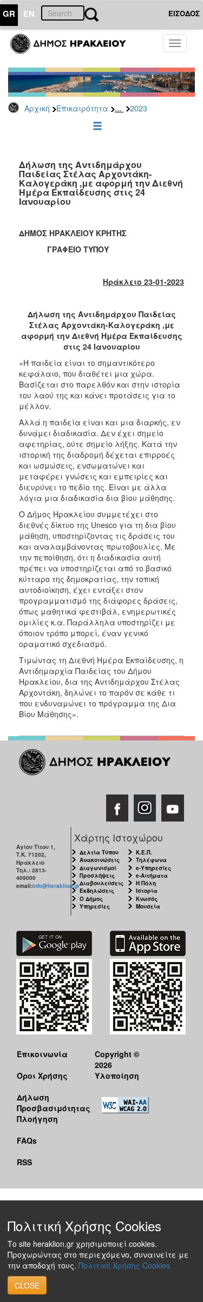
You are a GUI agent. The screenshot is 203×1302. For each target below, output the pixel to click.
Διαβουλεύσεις (101, 883)
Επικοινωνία (42, 1054)
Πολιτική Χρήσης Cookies (124, 1265)
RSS (24, 1162)
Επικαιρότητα (82, 108)
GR (9, 13)
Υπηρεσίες (95, 906)
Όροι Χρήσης (42, 1075)
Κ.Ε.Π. (144, 852)
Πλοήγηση (37, 1118)
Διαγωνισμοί (98, 868)
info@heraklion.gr (56, 886)
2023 (138, 108)
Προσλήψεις (97, 875)
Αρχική (37, 108)
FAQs (27, 1140)
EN (29, 13)
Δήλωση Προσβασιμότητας (47, 1102)
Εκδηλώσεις (97, 890)
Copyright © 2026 (117, 1059)
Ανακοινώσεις (100, 860)
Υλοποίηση (117, 1075)
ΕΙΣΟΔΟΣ (184, 13)
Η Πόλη (146, 883)
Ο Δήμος (91, 899)
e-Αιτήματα (152, 875)
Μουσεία (148, 906)
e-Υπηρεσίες (153, 868)
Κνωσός (147, 899)
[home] (74, 49)
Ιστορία (147, 890)
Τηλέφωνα (151, 860)
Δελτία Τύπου (99, 852)
